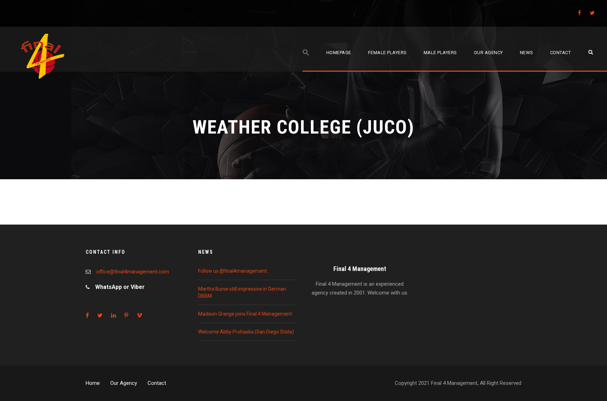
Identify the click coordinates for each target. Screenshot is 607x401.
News (526, 52)
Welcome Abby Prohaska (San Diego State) (246, 332)
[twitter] (592, 13)
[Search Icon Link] (305, 60)
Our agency (488, 52)
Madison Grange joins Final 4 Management (245, 314)
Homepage (338, 52)
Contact (560, 52)
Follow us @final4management (232, 271)
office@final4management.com (132, 272)
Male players (440, 52)
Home (93, 383)
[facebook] (579, 13)
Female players (387, 52)
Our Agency (123, 383)
